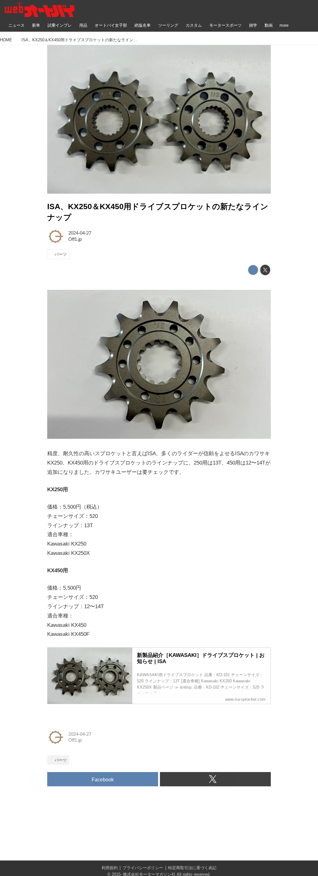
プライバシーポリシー (143, 867)
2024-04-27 (79, 233)
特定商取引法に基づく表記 (192, 867)
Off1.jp (75, 239)
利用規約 (110, 867)
